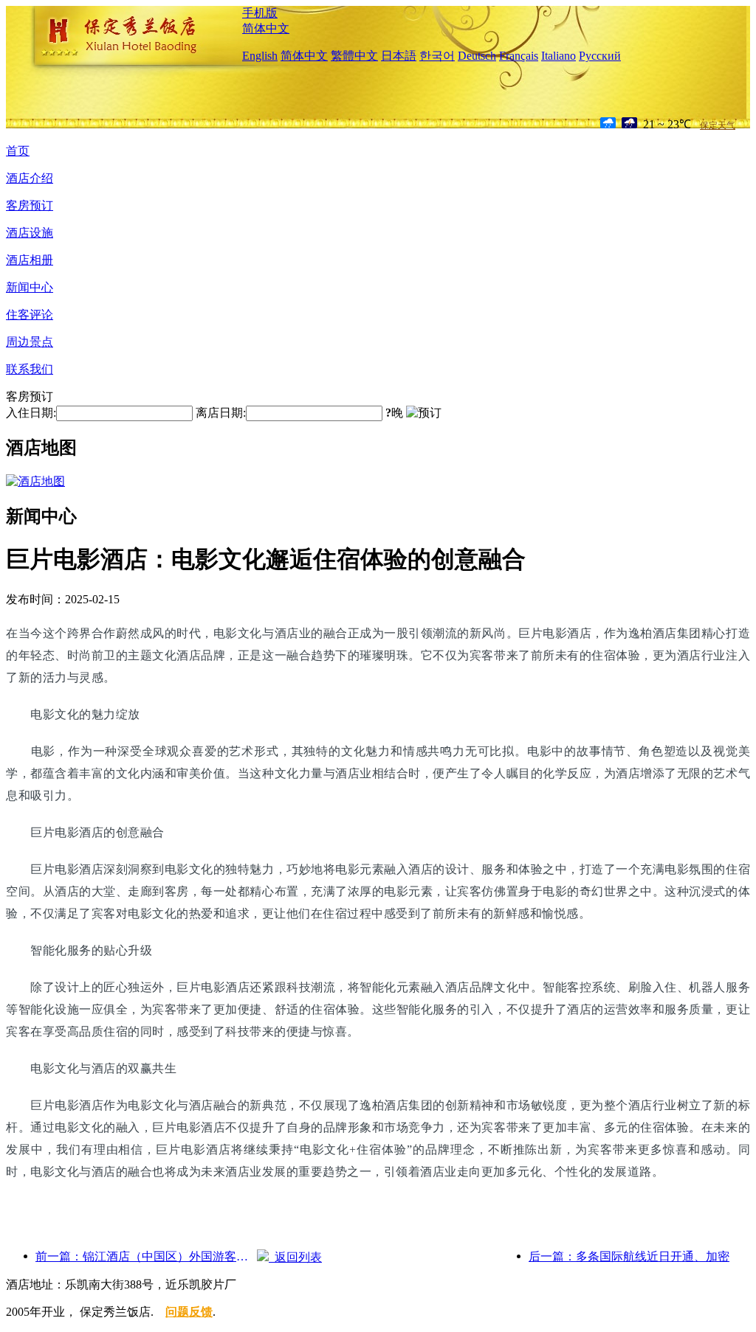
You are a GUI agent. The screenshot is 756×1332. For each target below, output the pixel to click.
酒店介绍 (29, 178)
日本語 (398, 55)
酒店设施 (29, 232)
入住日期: (31, 412)
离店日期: (221, 412)
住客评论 (29, 314)
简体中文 (265, 28)
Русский (600, 55)
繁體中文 (354, 55)
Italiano (558, 55)
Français (518, 55)
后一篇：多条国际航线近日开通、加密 (629, 1256)
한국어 (437, 55)
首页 (18, 151)
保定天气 (717, 125)
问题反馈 (189, 1311)
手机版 (260, 13)
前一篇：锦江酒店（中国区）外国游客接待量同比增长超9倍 (146, 1256)
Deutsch (477, 55)
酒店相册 (29, 260)
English (260, 55)
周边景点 (29, 342)
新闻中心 (29, 287)
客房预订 (29, 205)
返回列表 (295, 1257)
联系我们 (29, 369)
